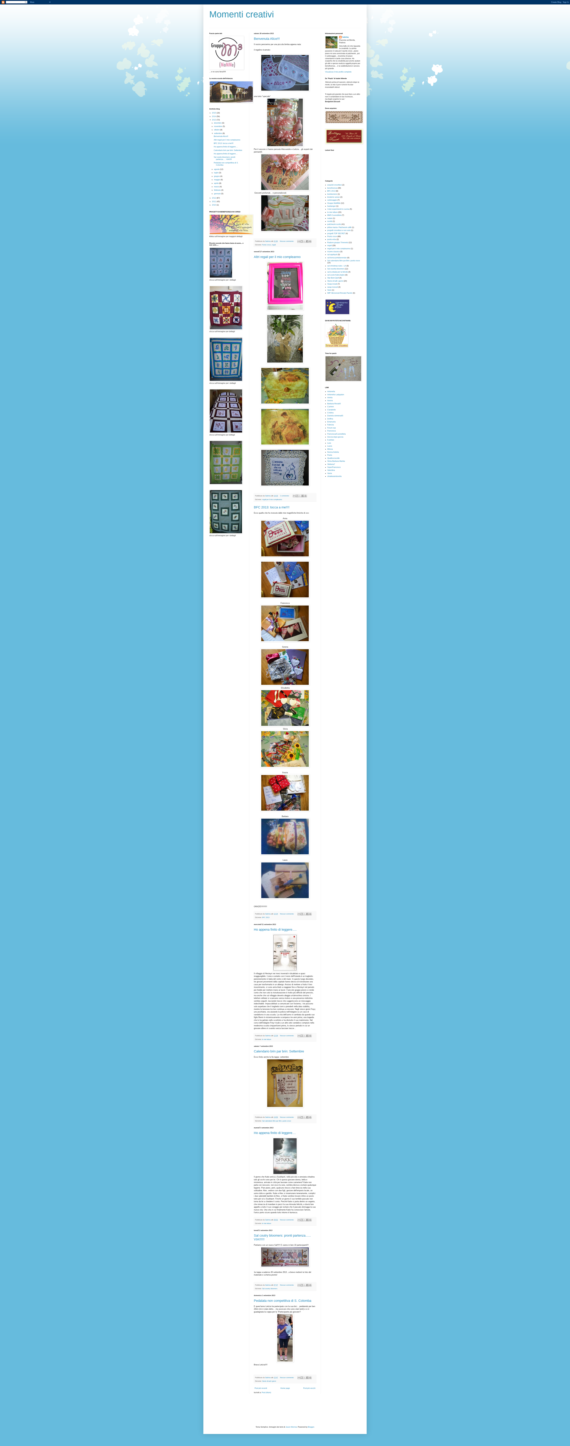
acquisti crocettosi (334, 185)
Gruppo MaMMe (333, 203)
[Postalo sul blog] (301, 241)
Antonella (331, 391)
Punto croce (266, 245)
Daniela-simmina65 (335, 416)
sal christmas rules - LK (336, 266)
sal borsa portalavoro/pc (337, 258)
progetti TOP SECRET (336, 233)
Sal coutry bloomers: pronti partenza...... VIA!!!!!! (224, 158)
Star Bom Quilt (333, 278)
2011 (214, 202)
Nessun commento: (287, 241)
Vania (329, 473)
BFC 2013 (265, 917)
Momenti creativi (241, 14)
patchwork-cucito (334, 224)
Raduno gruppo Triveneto (337, 242)
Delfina (330, 419)
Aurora (330, 401)
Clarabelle (331, 410)
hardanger (331, 206)
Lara (329, 443)
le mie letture (266, 1039)
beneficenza (332, 188)
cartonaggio (332, 200)
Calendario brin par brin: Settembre (279, 1051)
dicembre (218, 123)
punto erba (331, 239)
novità (329, 221)
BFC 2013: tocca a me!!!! (271, 507)
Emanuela (331, 422)
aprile (216, 183)
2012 (214, 198)
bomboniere (332, 194)
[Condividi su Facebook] (307, 241)
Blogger (311, 1427)
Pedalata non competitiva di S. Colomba (282, 1301)
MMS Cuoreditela (334, 215)
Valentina (331, 470)
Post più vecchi (309, 1388)
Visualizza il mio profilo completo (338, 72)
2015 (214, 113)
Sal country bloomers (269, 1288)
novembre (218, 126)
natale (329, 218)
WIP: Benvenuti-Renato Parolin (339, 293)
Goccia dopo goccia (335, 437)
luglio (216, 173)
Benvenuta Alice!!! (267, 39)
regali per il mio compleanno (272, 499)
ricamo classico (333, 252)
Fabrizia (330, 425)
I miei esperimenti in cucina (338, 209)
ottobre (217, 130)
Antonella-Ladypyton (335, 395)
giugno (217, 176)
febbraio (217, 190)
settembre (218, 133)
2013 (214, 120)
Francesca (331, 431)
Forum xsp (331, 428)
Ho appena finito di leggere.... (275, 1133)
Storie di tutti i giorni (269, 1381)
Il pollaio (330, 440)
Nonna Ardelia (333, 452)
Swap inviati (332, 284)
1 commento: (285, 496)
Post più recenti (261, 1388)
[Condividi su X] (304, 241)
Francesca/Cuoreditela (336, 434)
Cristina (330, 413)
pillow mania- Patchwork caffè (339, 227)
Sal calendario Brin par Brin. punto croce (276, 1121)
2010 (214, 205)
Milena (330, 449)
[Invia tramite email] (298, 241)
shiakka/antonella (334, 476)
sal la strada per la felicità (337, 272)
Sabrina (345, 37)
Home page (285, 1388)
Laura (329, 446)
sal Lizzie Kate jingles (336, 275)
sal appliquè (332, 255)
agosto (217, 169)
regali (274, 245)
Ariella (329, 398)
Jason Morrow (291, 1427)
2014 (214, 116)
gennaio (217, 194)
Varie (329, 290)
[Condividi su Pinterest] (310, 241)
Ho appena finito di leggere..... (275, 929)
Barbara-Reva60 (334, 404)
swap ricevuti (332, 287)
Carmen (330, 407)
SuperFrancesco (334, 467)
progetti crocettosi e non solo (338, 230)
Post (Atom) (266, 1392)
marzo (217, 187)
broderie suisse (333, 197)
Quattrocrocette (333, 458)
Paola (329, 455)
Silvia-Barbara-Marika (336, 461)
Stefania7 (331, 464)
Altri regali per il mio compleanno (277, 257)
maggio (217, 180)
